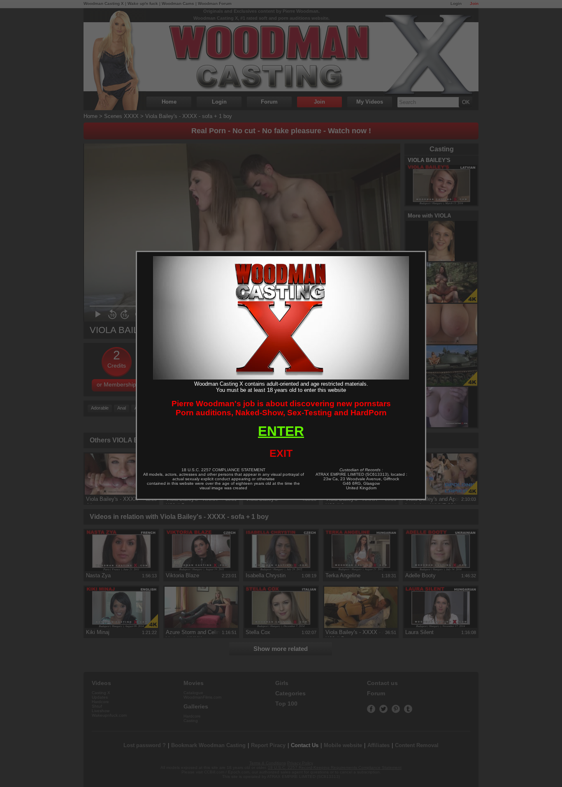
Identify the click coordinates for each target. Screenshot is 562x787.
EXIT (281, 453)
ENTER (281, 431)
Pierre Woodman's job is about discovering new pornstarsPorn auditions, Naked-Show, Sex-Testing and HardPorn (281, 408)
